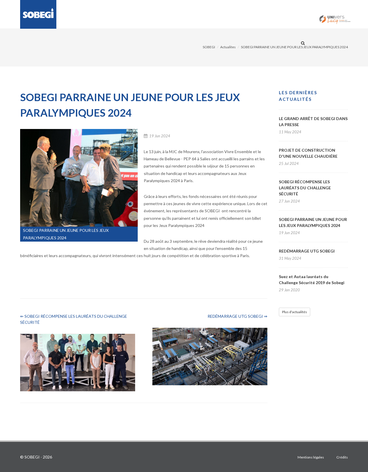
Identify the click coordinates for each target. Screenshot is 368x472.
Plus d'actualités (294, 312)
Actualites (228, 47)
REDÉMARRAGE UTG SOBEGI (307, 250)
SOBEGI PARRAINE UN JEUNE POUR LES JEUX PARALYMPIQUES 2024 (294, 47)
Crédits (342, 457)
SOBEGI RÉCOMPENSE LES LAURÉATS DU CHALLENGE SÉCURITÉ (305, 187)
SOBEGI (209, 47)
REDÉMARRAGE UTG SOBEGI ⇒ (237, 316)
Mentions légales (311, 457)
